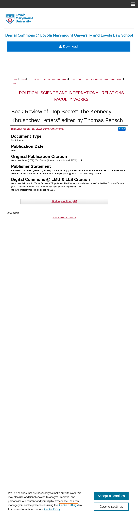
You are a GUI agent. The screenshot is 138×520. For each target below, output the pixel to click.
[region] (69, 501)
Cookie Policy (52, 509)
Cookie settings (68, 505)
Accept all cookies (111, 496)
